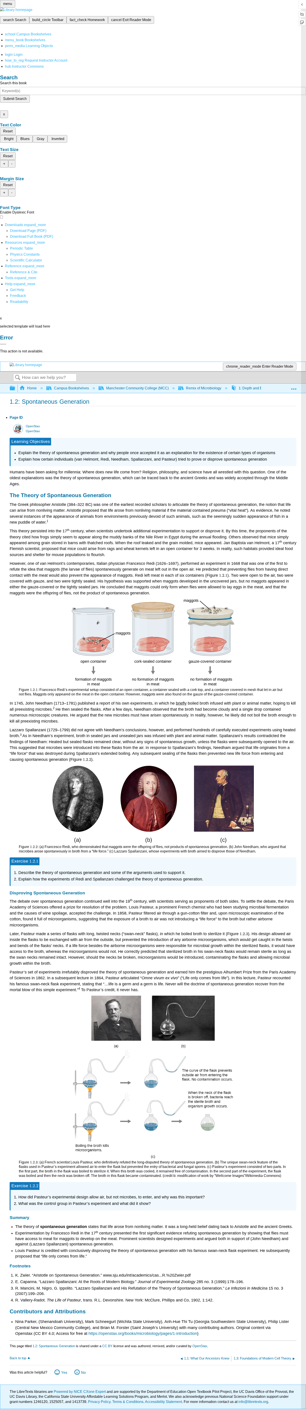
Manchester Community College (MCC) (137, 388)
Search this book (13, 83)
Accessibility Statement (163, 1402)
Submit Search (15, 99)
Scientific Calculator (26, 260)
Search (17, 378)
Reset (8, 131)
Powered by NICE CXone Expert (80, 1392)
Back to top (18, 1358)
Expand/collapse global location (293, 387)
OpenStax (33, 426)
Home (32, 388)
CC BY (107, 1346)
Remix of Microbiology (203, 388)
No (83, 1372)
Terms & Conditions (127, 1402)
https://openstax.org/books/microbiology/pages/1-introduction (142, 1333)
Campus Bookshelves (71, 388)
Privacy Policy (99, 1402)
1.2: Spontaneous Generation (53, 1346)
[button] (18, 296)
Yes (64, 1372)
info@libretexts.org (252, 1402)
